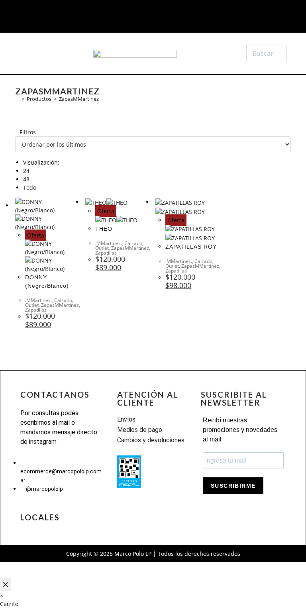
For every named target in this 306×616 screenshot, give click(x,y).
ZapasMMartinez (79, 98)
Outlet (32, 305)
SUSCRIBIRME (233, 486)
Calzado (63, 300)
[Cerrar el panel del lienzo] (5, 584)
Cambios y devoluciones (150, 440)
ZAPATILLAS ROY (191, 246)
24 (26, 171)
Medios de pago (139, 430)
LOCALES (40, 517)
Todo (29, 187)
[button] (38, 53)
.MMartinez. (38, 300)
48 (26, 179)
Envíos (126, 419)
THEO (103, 229)
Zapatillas (36, 309)
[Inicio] (17, 98)
